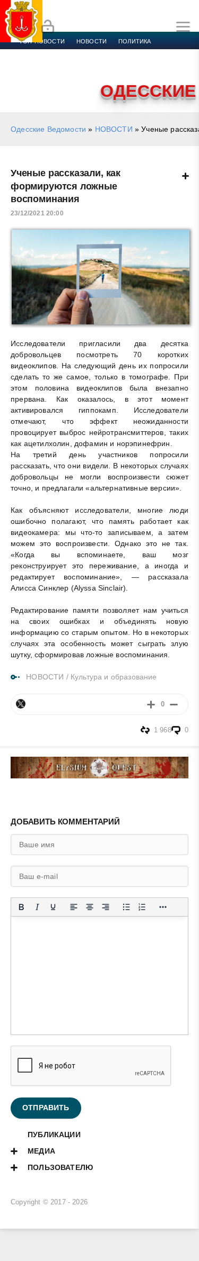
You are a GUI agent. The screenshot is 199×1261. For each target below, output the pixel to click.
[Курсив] (37, 907)
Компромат (131, 66)
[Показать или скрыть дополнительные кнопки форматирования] (163, 907)
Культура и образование (59, 66)
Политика (134, 41)
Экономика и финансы (57, 54)
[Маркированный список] (126, 907)
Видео (171, 66)
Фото (28, 79)
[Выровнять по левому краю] (74, 907)
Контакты (65, 79)
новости (91, 41)
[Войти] (48, 27)
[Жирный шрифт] (21, 907)
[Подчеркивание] (53, 907)
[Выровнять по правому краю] (106, 907)
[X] (20, 704)
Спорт (117, 54)
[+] (151, 704)
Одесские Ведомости (48, 129)
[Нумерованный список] (142, 907)
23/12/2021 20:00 (37, 213)
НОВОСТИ (114, 129)
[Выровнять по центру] (90, 907)
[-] (174, 704)
